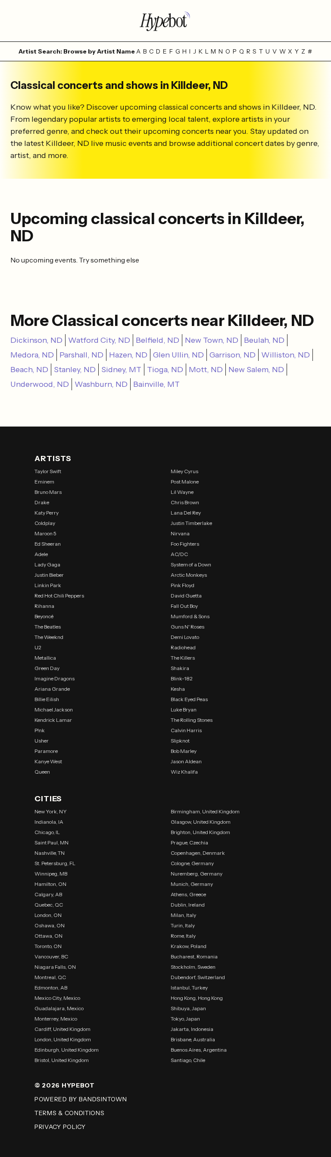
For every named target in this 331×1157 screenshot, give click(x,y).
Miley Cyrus (184, 471)
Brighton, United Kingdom (200, 832)
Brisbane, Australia (193, 1039)
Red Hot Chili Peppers (59, 595)
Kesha (178, 689)
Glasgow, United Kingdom (201, 822)
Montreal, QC (50, 977)
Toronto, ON (48, 946)
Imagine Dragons (54, 678)
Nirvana (180, 533)
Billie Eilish (46, 699)
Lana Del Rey (186, 512)
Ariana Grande (52, 689)
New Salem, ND (256, 369)
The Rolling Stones (191, 720)
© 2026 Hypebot (64, 1085)
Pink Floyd (182, 585)
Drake (41, 502)
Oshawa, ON (49, 925)
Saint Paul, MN (51, 842)
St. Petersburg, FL (54, 863)
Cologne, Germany (192, 863)
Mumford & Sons (190, 616)
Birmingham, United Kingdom (205, 811)
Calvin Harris (186, 730)
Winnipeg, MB (50, 873)
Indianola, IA (48, 822)
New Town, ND (211, 340)
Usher (41, 740)
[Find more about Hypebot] (165, 20)
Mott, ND (206, 369)
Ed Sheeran (47, 544)
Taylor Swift (47, 471)
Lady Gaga (47, 564)
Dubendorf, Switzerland (198, 977)
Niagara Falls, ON (55, 967)
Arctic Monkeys (189, 575)
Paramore (46, 751)
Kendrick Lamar (53, 720)
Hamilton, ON (50, 884)
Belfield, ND (157, 340)
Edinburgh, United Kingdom (66, 1049)
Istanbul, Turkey (189, 987)
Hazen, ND (128, 355)
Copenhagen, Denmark (198, 853)
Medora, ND (32, 355)
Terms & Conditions (69, 1113)
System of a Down (191, 564)
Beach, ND (29, 369)
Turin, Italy (183, 925)
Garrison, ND (232, 355)
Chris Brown (185, 502)
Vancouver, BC (51, 956)
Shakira (180, 668)
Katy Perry (46, 512)
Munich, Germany (192, 884)
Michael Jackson (53, 709)
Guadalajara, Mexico (59, 1008)
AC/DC (179, 554)
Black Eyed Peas (189, 699)
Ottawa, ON (48, 936)
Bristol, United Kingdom (61, 1060)
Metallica (45, 657)
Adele (41, 554)
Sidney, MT (121, 369)
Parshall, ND (81, 355)
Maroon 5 (45, 533)
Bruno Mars (48, 492)
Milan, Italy (183, 915)
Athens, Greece (188, 894)
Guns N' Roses (187, 626)
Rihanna (44, 606)
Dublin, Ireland (188, 904)
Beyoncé (43, 616)
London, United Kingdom (62, 1039)
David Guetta (186, 595)
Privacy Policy (60, 1127)
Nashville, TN (49, 853)
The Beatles (47, 626)
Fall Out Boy (184, 606)
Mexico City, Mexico (57, 998)
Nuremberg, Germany (196, 873)
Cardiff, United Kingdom (62, 1029)
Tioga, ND (165, 369)
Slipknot (180, 740)
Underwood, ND (39, 384)
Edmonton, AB (50, 987)
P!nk (39, 730)
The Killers (183, 657)
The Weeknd (48, 637)
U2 (37, 647)
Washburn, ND (101, 384)
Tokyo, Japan (185, 1018)
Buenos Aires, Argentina (199, 1049)
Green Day (46, 668)
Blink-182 (182, 678)
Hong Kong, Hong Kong (197, 998)
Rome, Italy (183, 936)
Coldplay (44, 523)
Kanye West (48, 761)
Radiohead (183, 647)
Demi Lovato (185, 637)
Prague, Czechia (189, 842)
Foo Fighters (185, 544)
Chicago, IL (47, 832)
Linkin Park (47, 585)
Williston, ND (285, 355)
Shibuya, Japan (188, 1008)
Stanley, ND (75, 369)
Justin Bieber (49, 575)
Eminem (44, 481)
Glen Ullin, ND (178, 355)
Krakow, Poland (188, 946)
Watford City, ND (99, 340)
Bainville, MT (156, 384)
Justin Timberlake (191, 523)
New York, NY (50, 811)
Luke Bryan (184, 709)
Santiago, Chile (188, 1060)
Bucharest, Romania (194, 956)
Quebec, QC (48, 904)
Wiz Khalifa (184, 771)
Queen (42, 771)
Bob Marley (184, 751)
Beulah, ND (264, 340)
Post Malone (185, 481)
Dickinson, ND (36, 340)
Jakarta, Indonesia (192, 1029)
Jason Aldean (186, 761)
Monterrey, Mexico (55, 1018)
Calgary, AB (48, 894)
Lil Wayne (182, 492)
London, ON (48, 915)
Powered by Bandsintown (80, 1099)
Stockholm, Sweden (193, 967)
